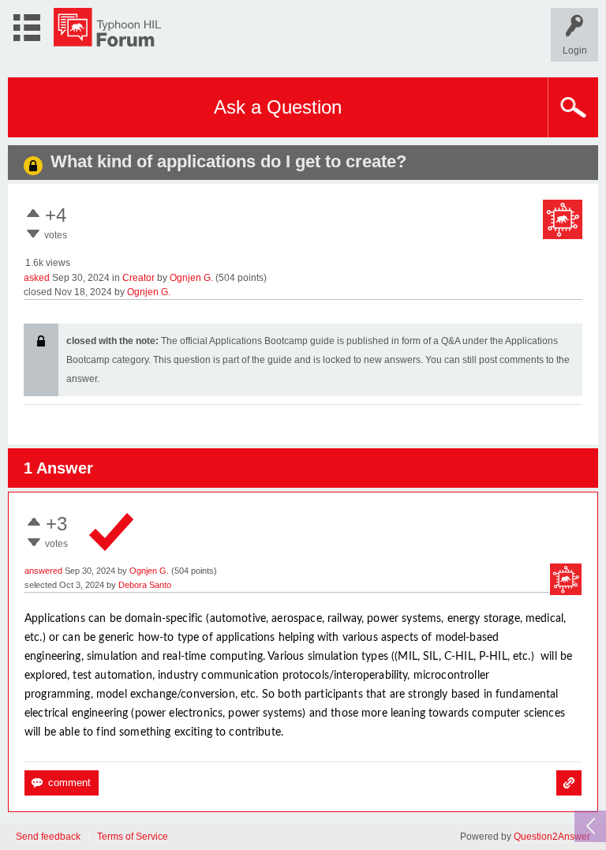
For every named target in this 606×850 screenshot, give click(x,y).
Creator (138, 277)
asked (37, 277)
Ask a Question (278, 107)
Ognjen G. (191, 277)
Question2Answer (552, 836)
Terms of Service (132, 837)
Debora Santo (144, 585)
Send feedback (48, 837)
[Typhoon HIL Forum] (107, 27)
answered (43, 570)
